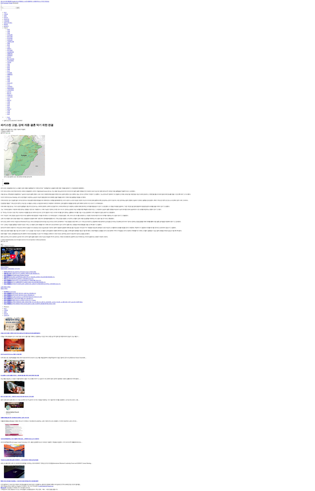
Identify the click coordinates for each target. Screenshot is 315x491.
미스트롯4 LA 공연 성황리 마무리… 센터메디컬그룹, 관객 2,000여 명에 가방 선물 (20, 375)
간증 (8, 102)
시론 (8, 81)
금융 (8, 43)
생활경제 (9, 53)
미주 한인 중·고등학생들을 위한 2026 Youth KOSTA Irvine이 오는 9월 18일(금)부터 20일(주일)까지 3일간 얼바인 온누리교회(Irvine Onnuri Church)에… (43, 357)
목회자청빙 (10, 88)
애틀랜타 (29, 1)
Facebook (5, 3)
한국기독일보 (45, 1)
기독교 (6, 14)
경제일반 (9, 55)
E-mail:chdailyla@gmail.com (45, 486)
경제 (5, 16)
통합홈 (9, 1)
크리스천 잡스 (8, 22)
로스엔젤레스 (20, 1)
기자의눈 (9, 86)
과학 (8, 66)
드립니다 (9, 95)
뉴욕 (25, 1)
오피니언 (6, 19)
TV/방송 (9, 72)
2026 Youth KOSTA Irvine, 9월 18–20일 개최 (11, 354)
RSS (2, 3)
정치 (8, 29)
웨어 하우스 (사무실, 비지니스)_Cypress (20, 300)
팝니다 (9, 93)
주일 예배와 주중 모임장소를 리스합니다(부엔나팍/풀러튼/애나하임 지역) (29, 303)
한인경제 (9, 50)
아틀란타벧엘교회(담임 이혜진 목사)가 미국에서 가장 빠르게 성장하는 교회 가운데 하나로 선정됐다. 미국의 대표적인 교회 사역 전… (39, 421)
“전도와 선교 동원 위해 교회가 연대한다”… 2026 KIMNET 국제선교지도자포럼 (19, 460)
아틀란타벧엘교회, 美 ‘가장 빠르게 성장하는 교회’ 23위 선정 (15, 417)
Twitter (10, 3)
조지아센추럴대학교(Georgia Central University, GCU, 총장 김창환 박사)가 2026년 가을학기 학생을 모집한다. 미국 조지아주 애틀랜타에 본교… (41, 442)
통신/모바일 (10, 59)
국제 (8, 33)
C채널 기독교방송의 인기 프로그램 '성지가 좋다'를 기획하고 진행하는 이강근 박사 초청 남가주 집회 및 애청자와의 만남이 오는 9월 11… (40, 336)
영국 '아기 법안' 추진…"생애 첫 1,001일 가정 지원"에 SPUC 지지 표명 (17, 396)
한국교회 (9, 38)
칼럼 (8, 79)
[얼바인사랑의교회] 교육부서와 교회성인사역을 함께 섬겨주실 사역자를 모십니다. (32, 284)
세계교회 (9, 40)
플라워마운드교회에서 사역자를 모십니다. (19, 278)
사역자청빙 (10, 90)
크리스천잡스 (5, 267)
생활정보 (9, 74)
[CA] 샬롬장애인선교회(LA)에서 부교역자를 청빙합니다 (25, 282)
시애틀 (35, 1)
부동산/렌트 (4, 288)
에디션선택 (4, 1)
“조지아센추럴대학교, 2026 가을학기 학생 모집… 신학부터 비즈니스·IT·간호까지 (20, 438)
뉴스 (5, 12)
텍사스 (39, 1)
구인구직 (9, 97)
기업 (8, 47)
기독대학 (6, 21)
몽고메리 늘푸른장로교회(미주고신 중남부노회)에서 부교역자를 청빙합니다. (29, 277)
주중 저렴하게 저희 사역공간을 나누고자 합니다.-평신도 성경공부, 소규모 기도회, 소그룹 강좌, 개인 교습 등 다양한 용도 (43, 302)
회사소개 (3, 487)
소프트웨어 (10, 60)
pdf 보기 (6, 26)
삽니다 (9, 91)
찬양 (8, 103)
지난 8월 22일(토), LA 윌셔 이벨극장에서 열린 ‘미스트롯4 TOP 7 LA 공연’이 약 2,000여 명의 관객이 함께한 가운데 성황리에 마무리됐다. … (41, 378)
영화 (8, 69)
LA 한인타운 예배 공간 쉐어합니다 (18, 298)
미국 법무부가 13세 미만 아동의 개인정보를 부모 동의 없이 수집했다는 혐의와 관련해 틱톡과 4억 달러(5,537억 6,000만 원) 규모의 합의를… (41, 484)
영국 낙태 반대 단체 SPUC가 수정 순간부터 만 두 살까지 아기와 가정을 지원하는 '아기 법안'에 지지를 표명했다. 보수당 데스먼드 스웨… (40, 400)
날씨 (8, 76)
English (14, 1)
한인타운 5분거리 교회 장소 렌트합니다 (20, 293)
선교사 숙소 (10, 291)
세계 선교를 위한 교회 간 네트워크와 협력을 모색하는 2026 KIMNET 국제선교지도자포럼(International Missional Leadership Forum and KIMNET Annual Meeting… (46, 463)
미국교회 (9, 34)
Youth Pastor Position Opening (16, 275)
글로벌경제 (10, 52)
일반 (8, 105)
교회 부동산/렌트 (5, 287)
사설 (8, 78)
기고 (8, 84)
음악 (8, 67)
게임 (8, 64)
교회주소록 (10, 41)
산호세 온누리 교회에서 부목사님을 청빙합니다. (22, 273)
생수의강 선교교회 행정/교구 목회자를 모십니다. (22, 280)
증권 (8, 45)
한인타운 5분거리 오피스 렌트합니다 (19, 295)
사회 (8, 31)
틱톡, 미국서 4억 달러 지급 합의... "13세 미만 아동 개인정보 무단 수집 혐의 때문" (20, 481)
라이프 (6, 17)
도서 (8, 71)
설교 (8, 98)
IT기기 (9, 57)
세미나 (9, 100)
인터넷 (9, 62)
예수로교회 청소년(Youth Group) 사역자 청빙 (20, 271)
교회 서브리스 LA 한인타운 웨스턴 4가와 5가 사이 (23, 297)
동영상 (6, 24)
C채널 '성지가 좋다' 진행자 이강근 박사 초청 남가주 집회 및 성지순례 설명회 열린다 (20, 333)
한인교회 (9, 36)
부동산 (9, 48)
